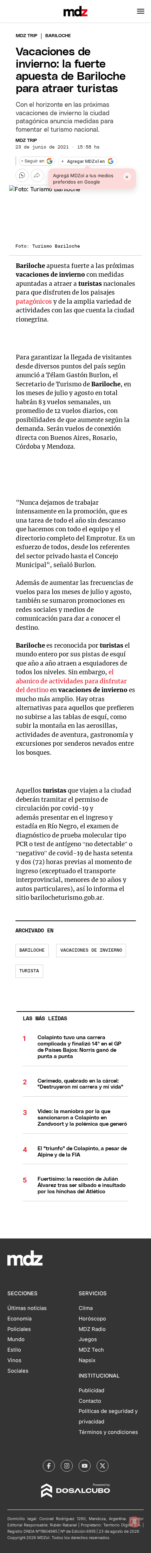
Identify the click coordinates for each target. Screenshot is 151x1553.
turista (29, 971)
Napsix (87, 1360)
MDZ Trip (26, 140)
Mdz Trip (26, 36)
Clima (86, 1308)
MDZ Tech (91, 1350)
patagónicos (34, 301)
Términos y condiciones (108, 1432)
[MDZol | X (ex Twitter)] (102, 1465)
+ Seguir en (32, 161)
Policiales (19, 1329)
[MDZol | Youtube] (84, 1465)
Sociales (17, 1371)
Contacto (90, 1401)
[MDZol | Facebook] (48, 1465)
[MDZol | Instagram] (66, 1465)
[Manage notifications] (134, 1521)
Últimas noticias (27, 1308)
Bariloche (32, 950)
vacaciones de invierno (91, 950)
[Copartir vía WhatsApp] (22, 175)
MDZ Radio (92, 1329)
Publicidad (91, 1390)
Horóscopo (92, 1319)
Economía (19, 1319)
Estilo (14, 1350)
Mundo (16, 1339)
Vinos (14, 1360)
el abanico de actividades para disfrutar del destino (71, 681)
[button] (140, 11)
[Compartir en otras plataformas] (37, 175)
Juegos (88, 1339)
